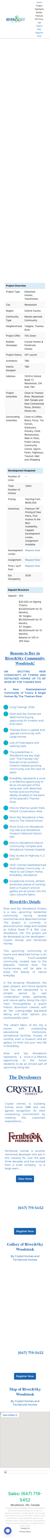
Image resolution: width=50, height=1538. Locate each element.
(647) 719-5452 (30, 1208)
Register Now (39, 34)
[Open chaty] (8, 1530)
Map (39, 29)
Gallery (39, 26)
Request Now (32, 550)
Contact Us (25, 1528)
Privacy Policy (25, 1532)
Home (39, 2)
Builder (39, 12)
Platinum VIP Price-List (39, 19)
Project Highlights (39, 7)
